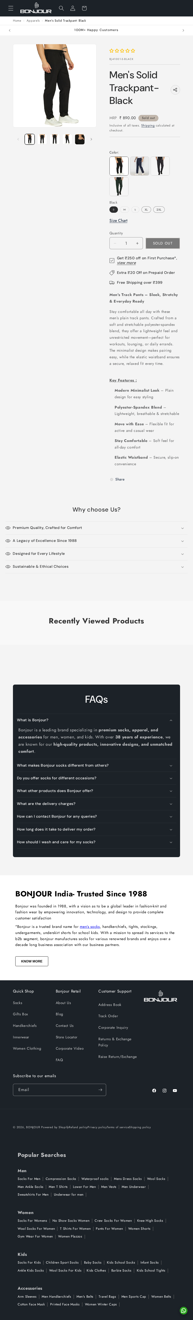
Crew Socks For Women (113, 1220)
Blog (60, 1014)
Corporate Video (70, 1048)
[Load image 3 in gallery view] (55, 139)
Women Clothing (27, 1048)
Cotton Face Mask (31, 1304)
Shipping (148, 125)
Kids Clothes (96, 1270)
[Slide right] (91, 139)
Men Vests (109, 1186)
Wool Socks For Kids (65, 1270)
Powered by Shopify (55, 1127)
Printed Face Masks (65, 1304)
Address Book (109, 1004)
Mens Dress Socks (128, 1178)
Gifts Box (20, 1014)
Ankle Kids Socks (31, 1270)
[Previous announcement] (9, 30)
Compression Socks (61, 1178)
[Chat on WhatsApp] (183, 1310)
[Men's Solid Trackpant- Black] (119, 166)
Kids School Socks (121, 1262)
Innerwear (21, 1037)
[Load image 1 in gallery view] (30, 139)
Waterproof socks (95, 1178)
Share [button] (120, 479)
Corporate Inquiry (113, 1027)
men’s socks (90, 926)
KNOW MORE (31, 961)
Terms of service (118, 1127)
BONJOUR (33, 1127)
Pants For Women (109, 1228)
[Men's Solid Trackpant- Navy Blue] (139, 166)
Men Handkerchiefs (56, 1296)
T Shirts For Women (75, 1228)
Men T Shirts (58, 1186)
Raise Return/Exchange (117, 1056)
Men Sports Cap (133, 1296)
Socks (17, 1002)
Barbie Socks (121, 1270)
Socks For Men (29, 1178)
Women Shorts (139, 1228)
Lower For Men (84, 1186)
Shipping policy (140, 1127)
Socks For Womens (32, 1220)
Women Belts (161, 1296)
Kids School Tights (151, 1270)
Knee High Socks (150, 1220)
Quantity (116, 233)
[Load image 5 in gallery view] (80, 139)
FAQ (59, 1060)
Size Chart (118, 220)
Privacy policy (97, 1127)
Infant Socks (150, 1262)
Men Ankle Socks (31, 1186)
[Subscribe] (100, 1090)
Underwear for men (69, 1194)
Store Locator (67, 1037)
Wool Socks (156, 1178)
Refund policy (78, 1127)
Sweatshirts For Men (33, 1194)
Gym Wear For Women (35, 1236)
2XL (159, 210)
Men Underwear (134, 1186)
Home (17, 21)
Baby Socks (93, 1262)
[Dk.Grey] (160, 166)
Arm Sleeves (27, 1296)
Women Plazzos (70, 1236)
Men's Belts (84, 1296)
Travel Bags (107, 1296)
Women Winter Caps (101, 1304)
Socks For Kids (29, 1262)
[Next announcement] (183, 30)
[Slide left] (18, 139)
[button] (10, 8)
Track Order (108, 1016)
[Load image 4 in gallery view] (67, 139)
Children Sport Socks (62, 1262)
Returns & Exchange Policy (115, 1042)
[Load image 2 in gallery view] (42, 139)
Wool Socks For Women (36, 1228)
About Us (63, 1002)
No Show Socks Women (71, 1220)
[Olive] (119, 186)
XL (146, 210)
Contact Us (65, 1025)
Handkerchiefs (25, 1025)
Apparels (33, 21)
